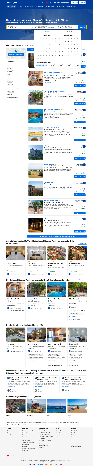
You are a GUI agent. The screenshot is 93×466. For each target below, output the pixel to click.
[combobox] (20, 27)
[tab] (46, 31)
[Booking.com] (12, 2)
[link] (16, 68)
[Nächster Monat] (78, 35)
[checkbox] (55, 41)
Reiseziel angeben (14, 26)
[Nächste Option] (86, 261)
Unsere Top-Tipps (33, 49)
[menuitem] (11, 6)
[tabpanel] (57, 50)
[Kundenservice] (51, 2)
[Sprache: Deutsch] (47, 2)
